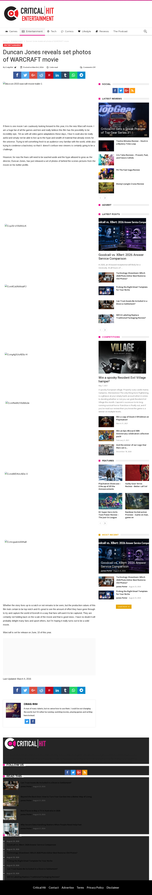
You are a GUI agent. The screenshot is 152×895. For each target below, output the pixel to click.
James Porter (106, 571)
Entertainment (17, 41)
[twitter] (25, 75)
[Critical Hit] (29, 5)
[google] (33, 75)
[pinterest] (49, 75)
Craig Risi (9, 67)
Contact (54, 887)
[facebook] (17, 75)
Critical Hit (39, 887)
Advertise (68, 887)
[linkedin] (57, 75)
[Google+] (126, 90)
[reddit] (41, 75)
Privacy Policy (95, 887)
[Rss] (132, 90)
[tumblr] (65, 75)
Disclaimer (113, 887)
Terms (80, 887)
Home (5, 41)
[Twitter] (121, 90)
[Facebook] (115, 90)
